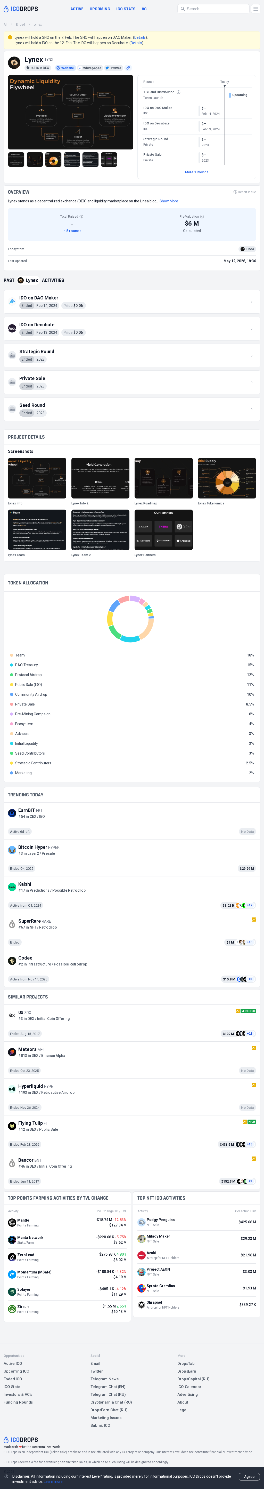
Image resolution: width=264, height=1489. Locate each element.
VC (144, 9)
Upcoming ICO (16, 1371)
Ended (20, 24)
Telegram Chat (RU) (108, 1394)
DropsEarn (186, 1371)
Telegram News (104, 1379)
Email (95, 1363)
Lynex (38, 24)
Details (140, 37)
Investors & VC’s (18, 1394)
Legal (182, 1410)
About (182, 1402)
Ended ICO (13, 1379)
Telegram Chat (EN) (108, 1386)
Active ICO (13, 1363)
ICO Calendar (189, 1386)
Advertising (187, 1394)
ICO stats (126, 9)
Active (77, 9)
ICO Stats (12, 1386)
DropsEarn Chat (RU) (109, 1410)
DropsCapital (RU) (193, 1379)
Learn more (53, 1481)
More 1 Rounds (196, 172)
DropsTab (186, 1363)
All (5, 24)
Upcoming (100, 9)
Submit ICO (100, 1425)
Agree (249, 1477)
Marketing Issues (105, 1417)
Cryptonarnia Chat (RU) (111, 1402)
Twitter (96, 1371)
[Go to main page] (21, 8)
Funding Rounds (18, 1402)
